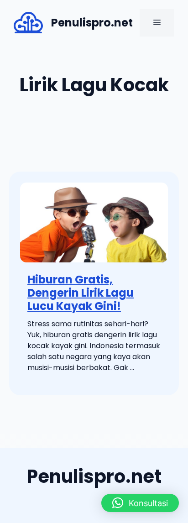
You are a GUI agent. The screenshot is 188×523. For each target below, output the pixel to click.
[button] (140, 503)
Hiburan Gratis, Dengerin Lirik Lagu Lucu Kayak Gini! (80, 293)
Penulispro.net (92, 22)
